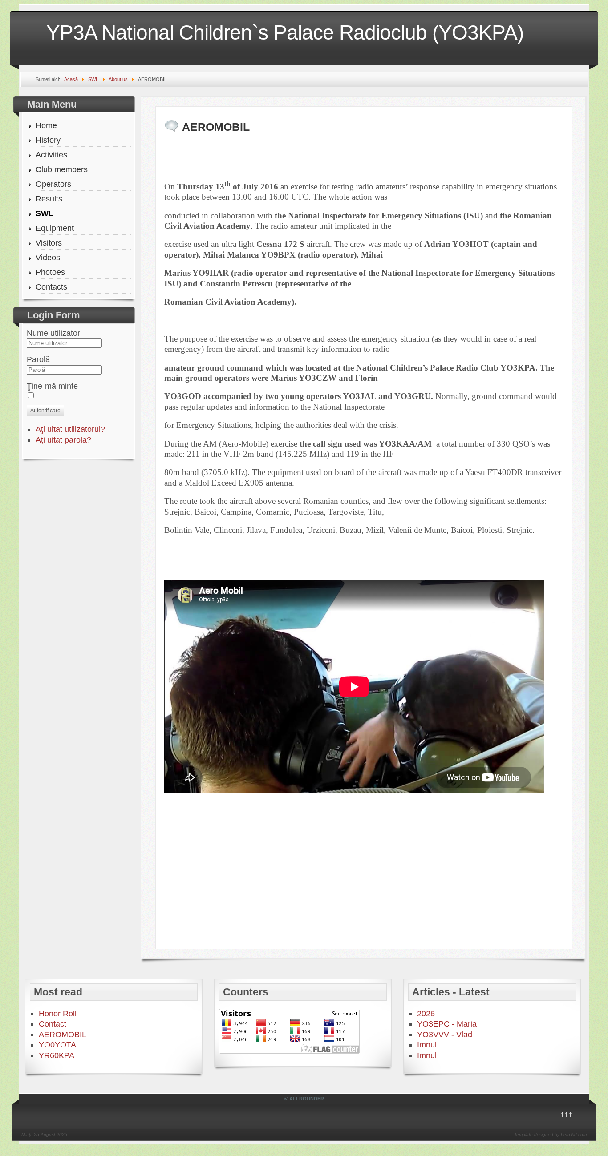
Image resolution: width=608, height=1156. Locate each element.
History (48, 140)
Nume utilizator (53, 333)
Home (46, 125)
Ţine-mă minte (52, 386)
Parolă (38, 359)
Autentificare (45, 410)
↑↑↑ (566, 1114)
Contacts (51, 286)
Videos (48, 257)
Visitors (49, 242)
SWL (44, 213)
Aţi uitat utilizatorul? (70, 429)
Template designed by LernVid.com (550, 1134)
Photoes (50, 272)
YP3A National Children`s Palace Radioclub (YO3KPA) (284, 32)
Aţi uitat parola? (63, 439)
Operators (53, 184)
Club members (62, 169)
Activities (51, 154)
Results (49, 198)
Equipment (55, 228)
